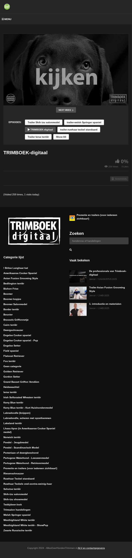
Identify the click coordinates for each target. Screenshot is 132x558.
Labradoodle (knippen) (16, 413)
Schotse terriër (12, 489)
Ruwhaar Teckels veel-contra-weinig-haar (27, 483)
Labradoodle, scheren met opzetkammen (27, 418)
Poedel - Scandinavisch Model (21, 447)
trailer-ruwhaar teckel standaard (78, 129)
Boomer (8, 293)
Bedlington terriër (13, 283)
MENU (7, 19)
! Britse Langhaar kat (15, 268)
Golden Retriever (13, 371)
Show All (61, 136)
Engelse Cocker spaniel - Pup (20, 340)
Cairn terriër (10, 325)
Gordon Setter (11, 376)
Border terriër (11, 309)
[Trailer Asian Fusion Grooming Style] (78, 293)
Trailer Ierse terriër (38, 136)
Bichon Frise (10, 288)
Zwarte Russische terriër (17, 530)
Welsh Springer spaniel (17, 514)
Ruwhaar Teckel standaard (19, 478)
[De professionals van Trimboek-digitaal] (78, 276)
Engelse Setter (11, 345)
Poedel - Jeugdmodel (15, 442)
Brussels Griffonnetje (16, 319)
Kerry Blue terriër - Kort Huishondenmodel (28, 407)
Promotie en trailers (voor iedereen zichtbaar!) (30, 468)
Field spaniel (11, 350)
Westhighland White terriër (19, 520)
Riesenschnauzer (13, 473)
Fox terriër (9, 361)
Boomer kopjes (12, 299)
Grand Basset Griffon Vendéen (21, 381)
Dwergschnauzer (13, 330)
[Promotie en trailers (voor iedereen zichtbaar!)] (72, 218)
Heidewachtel (11, 387)
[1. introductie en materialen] (78, 309)
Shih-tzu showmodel (15, 499)
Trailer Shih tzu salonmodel (44, 122)
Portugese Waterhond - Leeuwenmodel (26, 458)
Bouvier (8, 314)
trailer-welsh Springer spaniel (84, 122)
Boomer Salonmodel (15, 304)
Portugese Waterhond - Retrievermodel (26, 463)
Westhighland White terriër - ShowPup (25, 525)
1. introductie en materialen (105, 303)
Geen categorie (12, 366)
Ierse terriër (10, 392)
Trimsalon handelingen (16, 509)
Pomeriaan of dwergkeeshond (20, 452)
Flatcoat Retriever (13, 356)
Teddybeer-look (12, 504)
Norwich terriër (12, 437)
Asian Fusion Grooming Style (20, 278)
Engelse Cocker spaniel (17, 335)
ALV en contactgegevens (91, 548)
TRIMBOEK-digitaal (41, 129)
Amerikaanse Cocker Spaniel (20, 273)
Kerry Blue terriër (13, 402)
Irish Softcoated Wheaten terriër (22, 397)
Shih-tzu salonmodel (15, 494)
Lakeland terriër (12, 423)
